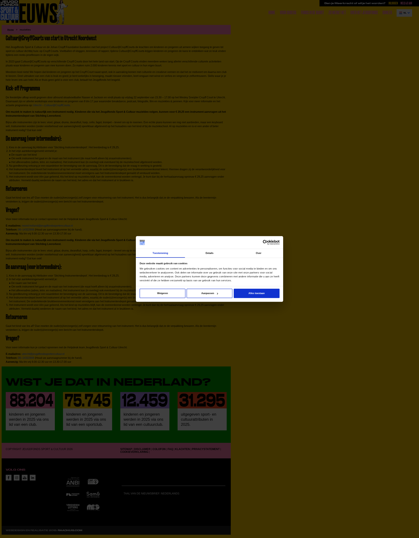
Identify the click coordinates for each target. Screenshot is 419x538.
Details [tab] (210, 253)
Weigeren (162, 293)
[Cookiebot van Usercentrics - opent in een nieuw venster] (265, 242)
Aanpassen (207, 293)
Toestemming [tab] (160, 253)
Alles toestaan (256, 293)
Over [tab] (258, 253)
